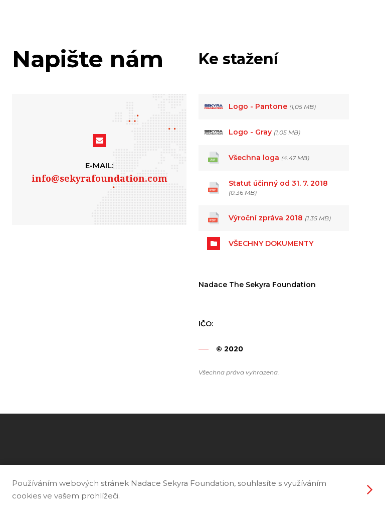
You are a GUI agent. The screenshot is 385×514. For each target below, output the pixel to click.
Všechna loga (254, 157)
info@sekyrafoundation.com (99, 178)
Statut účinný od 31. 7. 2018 (278, 183)
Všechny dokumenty (271, 243)
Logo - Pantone (258, 106)
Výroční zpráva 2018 (266, 217)
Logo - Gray (250, 132)
